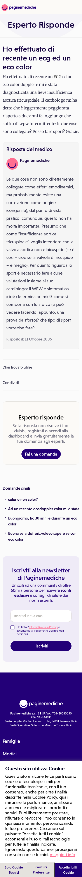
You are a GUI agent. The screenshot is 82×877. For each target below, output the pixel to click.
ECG (57, 76)
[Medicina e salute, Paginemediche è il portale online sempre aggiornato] (18, 7)
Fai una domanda (41, 454)
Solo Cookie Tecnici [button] (14, 869)
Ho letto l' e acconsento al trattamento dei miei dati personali (40, 630)
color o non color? (23, 499)
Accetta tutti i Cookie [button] (69, 869)
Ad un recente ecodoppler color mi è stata (43, 509)
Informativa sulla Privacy (43, 627)
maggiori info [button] (62, 854)
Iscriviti (42, 646)
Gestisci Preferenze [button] (41, 869)
